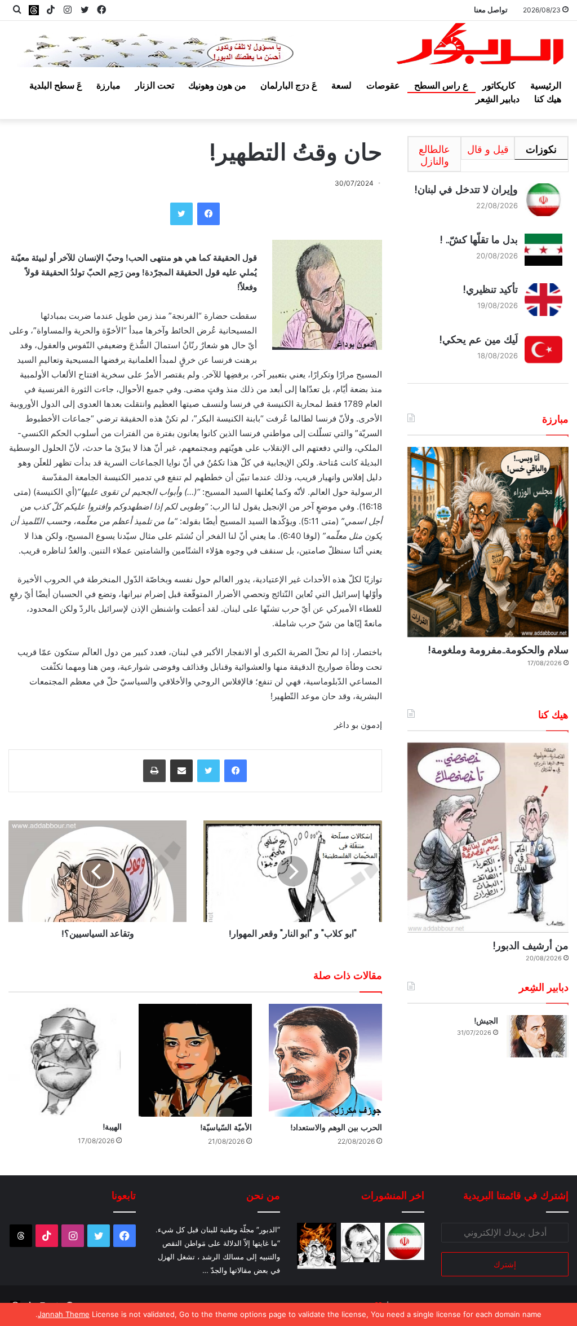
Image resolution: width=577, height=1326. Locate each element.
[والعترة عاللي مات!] (316, 1246)
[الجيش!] (538, 1036)
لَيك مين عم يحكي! (478, 339)
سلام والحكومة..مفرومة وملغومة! (498, 650)
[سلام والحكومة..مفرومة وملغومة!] (488, 542)
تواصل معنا (491, 9)
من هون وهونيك (217, 85)
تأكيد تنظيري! (490, 289)
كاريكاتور (499, 85)
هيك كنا (547, 98)
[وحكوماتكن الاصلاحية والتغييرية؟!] (360, 1242)
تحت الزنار (154, 85)
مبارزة (108, 85)
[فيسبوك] (208, 214)
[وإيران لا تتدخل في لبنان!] (404, 1241)
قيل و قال (488, 149)
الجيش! (486, 1020)
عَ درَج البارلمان (288, 85)
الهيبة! (112, 1126)
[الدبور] (481, 46)
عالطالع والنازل (434, 155)
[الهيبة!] (65, 1060)
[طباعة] (154, 770)
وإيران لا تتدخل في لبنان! (466, 189)
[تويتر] (181, 214)
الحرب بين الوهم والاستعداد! (336, 1127)
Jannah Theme (64, 1314)
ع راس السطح (441, 85)
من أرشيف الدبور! (530, 945)
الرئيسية (545, 85)
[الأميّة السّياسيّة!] (195, 1060)
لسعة (341, 85)
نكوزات (541, 149)
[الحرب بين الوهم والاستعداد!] (325, 1060)
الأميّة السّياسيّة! (226, 1127)
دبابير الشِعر (498, 98)
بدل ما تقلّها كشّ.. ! (479, 239)
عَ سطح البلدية (55, 85)
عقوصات (383, 85)
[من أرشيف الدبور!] (488, 838)
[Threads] (33, 10)
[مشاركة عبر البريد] (181, 770)
